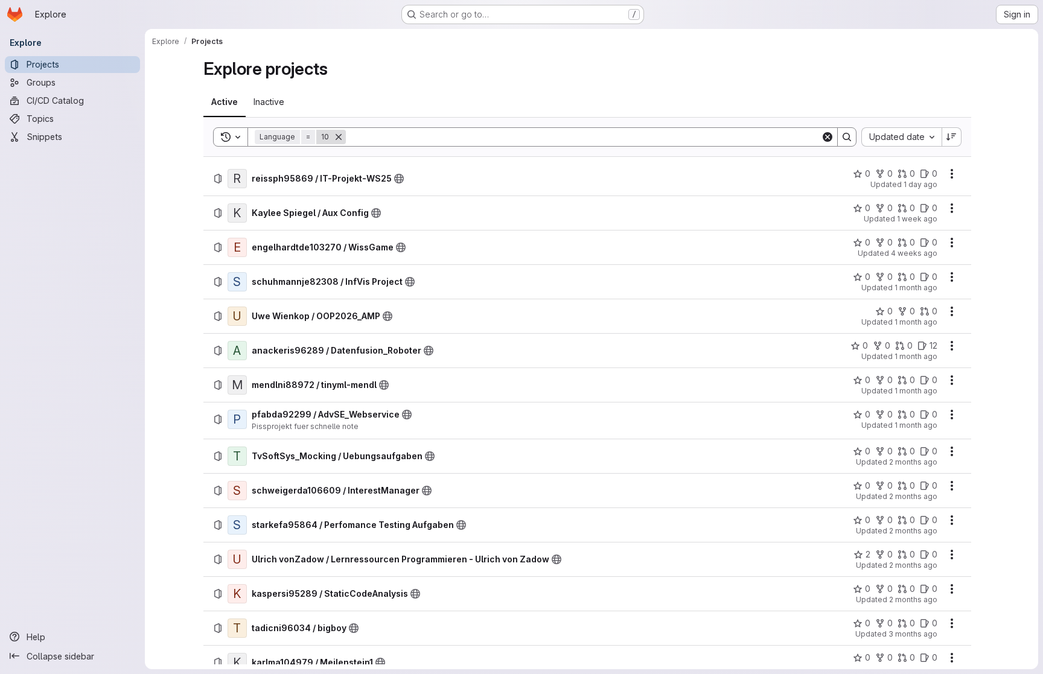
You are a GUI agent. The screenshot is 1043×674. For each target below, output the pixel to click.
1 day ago (920, 184)
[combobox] (901, 137)
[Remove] (338, 137)
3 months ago (912, 633)
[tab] (224, 102)
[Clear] (827, 137)
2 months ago (913, 461)
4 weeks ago (914, 253)
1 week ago (917, 218)
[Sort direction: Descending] (952, 137)
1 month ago (916, 287)
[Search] (846, 137)
